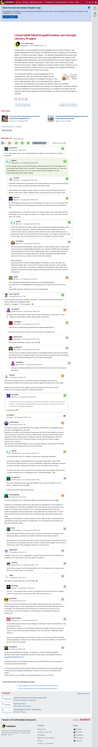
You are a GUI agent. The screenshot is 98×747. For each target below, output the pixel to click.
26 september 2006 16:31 (29, 279)
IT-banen (6, 693)
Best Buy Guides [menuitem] (36, 2)
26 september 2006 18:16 (17, 552)
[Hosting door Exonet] (81, 720)
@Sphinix (16, 180)
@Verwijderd (17, 324)
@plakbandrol (15, 565)
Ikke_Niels (14, 394)
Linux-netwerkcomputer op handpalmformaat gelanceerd (38, 688)
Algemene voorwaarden (46, 738)
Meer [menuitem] (77, 2)
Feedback (24, 45)
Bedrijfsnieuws (7, 130)
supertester (13, 148)
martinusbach (14, 422)
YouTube (79, 732)
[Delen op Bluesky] (22, 99)
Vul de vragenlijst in (10, 17)
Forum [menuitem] (71, 2)
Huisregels (41, 735)
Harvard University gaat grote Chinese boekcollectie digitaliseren (25, 117)
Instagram (79, 735)
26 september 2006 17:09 (17, 424)
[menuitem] (86, 2)
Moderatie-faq (18, 139)
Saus (13, 528)
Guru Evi (16, 197)
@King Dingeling (16, 530)
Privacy (40, 741)
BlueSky (79, 729)
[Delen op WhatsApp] (26, 99)
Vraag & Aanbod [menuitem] (61, 2)
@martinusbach (16, 453)
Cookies (40, 743)
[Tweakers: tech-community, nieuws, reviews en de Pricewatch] (7, 2)
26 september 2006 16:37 (29, 180)
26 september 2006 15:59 (23, 417)
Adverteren (41, 729)
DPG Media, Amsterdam (22, 706)
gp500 (16, 277)
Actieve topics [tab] (95, 15)
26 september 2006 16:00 (27, 397)
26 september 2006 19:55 (31, 324)
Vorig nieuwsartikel (23, 105)
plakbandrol (13, 550)
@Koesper (14, 397)
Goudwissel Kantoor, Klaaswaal (25, 700)
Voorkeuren (49, 743)
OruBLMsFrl (18, 347)
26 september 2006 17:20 (17, 296)
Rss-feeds (79, 738)
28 (45, 45)
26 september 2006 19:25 (31, 339)
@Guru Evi (19, 224)
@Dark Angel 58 (16, 311)
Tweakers (5, 731)
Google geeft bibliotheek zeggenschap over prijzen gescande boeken (72, 117)
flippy (11, 575)
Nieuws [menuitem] (18, 2)
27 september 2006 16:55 (34, 364)
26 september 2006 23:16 (17, 601)
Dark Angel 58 (14, 294)
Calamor (14, 562)
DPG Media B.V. (25, 731)
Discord (79, 741)
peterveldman (16, 618)
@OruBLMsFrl (20, 364)
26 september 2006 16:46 (29, 200)
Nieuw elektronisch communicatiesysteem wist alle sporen (38, 686)
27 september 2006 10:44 (17, 649)
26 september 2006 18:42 (17, 577)
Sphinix (13, 160)
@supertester (15, 163)
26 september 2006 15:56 (17, 377)
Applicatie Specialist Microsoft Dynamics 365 (30, 698)
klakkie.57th (18, 337)
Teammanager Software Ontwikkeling (27, 709)
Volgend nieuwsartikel (67, 105)
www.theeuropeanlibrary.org (14, 657)
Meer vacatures (83, 693)
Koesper (12, 375)
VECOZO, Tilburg (20, 712)
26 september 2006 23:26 (31, 530)
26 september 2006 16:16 (30, 163)
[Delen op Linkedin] (19, 99)
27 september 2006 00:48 (26, 588)
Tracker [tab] (95, 9)
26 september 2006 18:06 (31, 311)
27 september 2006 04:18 (29, 620)
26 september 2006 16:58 (32, 224)
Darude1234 (15, 477)
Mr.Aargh (14, 586)
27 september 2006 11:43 (30, 565)
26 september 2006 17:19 (31, 453)
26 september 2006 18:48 (32, 243)
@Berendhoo (15, 620)
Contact (40, 732)
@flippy (13, 588)
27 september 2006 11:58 (31, 349)
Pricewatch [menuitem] (49, 2)
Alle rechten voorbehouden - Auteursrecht (16, 733)
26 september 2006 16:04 (17, 150)
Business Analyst (20, 704)
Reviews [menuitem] (25, 2)
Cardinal (16, 178)
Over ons (48, 732)
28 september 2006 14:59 (31, 479)
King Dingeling (14, 495)
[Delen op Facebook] (16, 99)
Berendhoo (13, 598)
